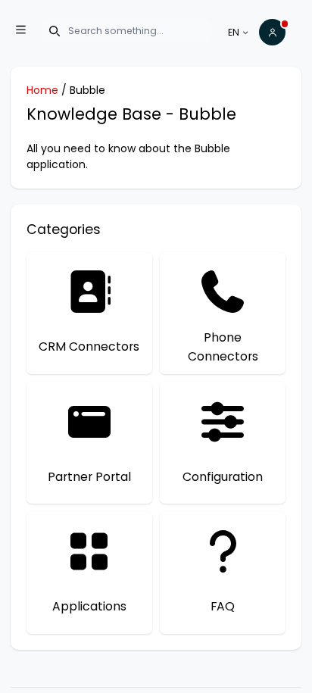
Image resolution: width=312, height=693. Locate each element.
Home (42, 90)
